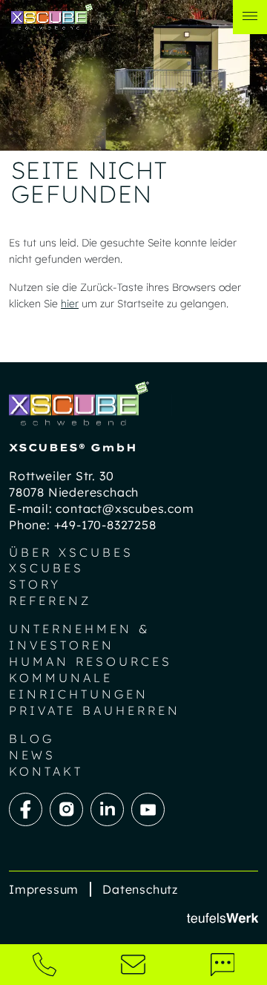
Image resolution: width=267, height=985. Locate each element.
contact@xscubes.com (125, 508)
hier (70, 303)
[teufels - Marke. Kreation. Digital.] (222, 917)
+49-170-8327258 (105, 524)
